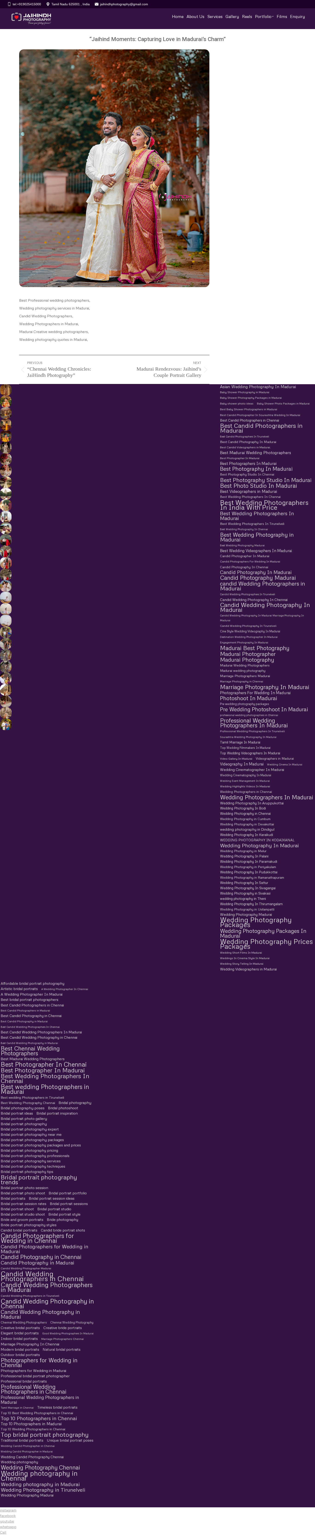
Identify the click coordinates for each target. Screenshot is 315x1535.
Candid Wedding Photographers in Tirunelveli (30, 1295)
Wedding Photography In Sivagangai (248, 888)
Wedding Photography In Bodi (243, 808)
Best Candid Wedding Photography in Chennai (39, 1037)
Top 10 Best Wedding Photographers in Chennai (37, 1413)
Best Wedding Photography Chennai (28, 1103)
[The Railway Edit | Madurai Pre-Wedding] (5, 551)
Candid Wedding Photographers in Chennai (42, 1276)
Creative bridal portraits (20, 1327)
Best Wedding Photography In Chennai (244, 529)
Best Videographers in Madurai (248, 491)
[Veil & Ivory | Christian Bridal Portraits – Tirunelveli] (5, 482)
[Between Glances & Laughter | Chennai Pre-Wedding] (5, 655)
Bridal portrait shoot (17, 1209)
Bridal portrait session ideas (51, 1198)
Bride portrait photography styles (28, 1225)
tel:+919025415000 (27, 4)
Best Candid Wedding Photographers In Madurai (41, 1032)
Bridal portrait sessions (69, 1203)
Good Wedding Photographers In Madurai (68, 1333)
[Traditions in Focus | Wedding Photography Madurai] (5, 701)
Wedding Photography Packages (256, 922)
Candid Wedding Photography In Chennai (254, 599)
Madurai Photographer (248, 653)
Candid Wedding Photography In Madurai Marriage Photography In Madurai (262, 618)
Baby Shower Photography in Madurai (244, 392)
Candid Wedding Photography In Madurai (265, 607)
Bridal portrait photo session (24, 1187)
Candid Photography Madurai (258, 577)
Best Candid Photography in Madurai (24, 1021)
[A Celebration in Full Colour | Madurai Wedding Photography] (5, 413)
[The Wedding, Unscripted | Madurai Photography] (5, 401)
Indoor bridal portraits (19, 1338)
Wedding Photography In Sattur (244, 883)
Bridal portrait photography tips (27, 1171)
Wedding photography (19, 1462)
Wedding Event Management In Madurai (245, 780)
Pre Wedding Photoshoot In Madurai (264, 709)
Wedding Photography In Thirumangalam (251, 904)
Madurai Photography (247, 659)
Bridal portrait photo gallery (24, 1118)
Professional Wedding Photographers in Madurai (40, 1399)
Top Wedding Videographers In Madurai (250, 753)
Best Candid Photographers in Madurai (261, 428)
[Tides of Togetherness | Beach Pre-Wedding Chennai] (5, 620)
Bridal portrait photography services (31, 1161)
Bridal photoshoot (63, 1108)
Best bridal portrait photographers (29, 999)
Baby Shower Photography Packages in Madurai (251, 397)
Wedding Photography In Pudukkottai (248, 872)
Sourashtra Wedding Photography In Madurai (248, 736)
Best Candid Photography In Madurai (248, 442)
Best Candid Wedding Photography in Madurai (29, 1042)
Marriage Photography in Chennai (241, 681)
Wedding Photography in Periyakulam (248, 867)
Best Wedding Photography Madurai (242, 545)
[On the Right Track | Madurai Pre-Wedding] (5, 563)
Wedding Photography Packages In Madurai (263, 933)
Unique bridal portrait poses (70, 1440)
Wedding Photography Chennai (40, 1467)
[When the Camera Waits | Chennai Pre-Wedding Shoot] (5, 643)
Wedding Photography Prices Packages (266, 944)
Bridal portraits (13, 1198)
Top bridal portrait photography (45, 1434)
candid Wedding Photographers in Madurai (262, 586)
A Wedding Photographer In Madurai (31, 994)
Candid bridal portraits (19, 1230)
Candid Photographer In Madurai (244, 556)
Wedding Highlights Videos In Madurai (245, 786)
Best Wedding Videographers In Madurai (256, 550)
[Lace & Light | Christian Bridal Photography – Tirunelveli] (5, 470)
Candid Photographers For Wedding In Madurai (250, 561)
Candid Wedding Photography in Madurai (40, 1314)
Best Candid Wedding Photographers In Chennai (30, 1026)
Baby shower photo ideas (236, 403)
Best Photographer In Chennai (44, 1064)
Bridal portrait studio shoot (23, 1214)
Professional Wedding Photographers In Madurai (254, 723)
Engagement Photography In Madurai (244, 642)
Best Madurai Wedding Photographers (255, 452)
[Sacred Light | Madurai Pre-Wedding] (5, 517)
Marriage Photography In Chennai (30, 1344)
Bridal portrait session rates (23, 1203)
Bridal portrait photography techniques (33, 1166)
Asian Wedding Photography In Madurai (258, 386)
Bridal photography (75, 1102)
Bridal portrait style (64, 1214)
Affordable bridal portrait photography (32, 983)
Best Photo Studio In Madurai (258, 485)
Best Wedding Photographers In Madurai (257, 516)
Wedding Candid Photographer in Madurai (27, 1451)
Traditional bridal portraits (22, 1440)
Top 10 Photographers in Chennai (39, 1418)
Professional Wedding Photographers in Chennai (33, 1389)
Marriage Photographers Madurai (245, 676)
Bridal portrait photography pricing (29, 1150)
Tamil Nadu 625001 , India (70, 4)
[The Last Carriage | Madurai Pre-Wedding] (5, 540)
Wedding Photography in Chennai (245, 813)
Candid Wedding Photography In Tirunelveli (248, 626)
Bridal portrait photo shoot (23, 1193)
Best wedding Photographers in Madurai (45, 1089)
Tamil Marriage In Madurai (240, 742)
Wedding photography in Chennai (39, 1475)
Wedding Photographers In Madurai (266, 797)
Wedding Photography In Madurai (259, 845)
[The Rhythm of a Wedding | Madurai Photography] (5, 436)
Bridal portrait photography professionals (35, 1155)
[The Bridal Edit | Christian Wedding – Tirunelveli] (5, 447)
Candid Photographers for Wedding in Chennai (37, 1238)
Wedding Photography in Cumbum (245, 819)
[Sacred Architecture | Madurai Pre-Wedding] (5, 494)
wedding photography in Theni (243, 898)
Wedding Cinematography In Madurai (245, 775)
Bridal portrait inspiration (57, 1113)
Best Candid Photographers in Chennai (249, 420)
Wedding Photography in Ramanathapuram (252, 877)
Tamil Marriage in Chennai (17, 1407)
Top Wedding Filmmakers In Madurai (245, 748)
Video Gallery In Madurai (236, 758)
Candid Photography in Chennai (41, 1256)
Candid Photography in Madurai (37, 1262)
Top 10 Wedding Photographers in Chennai (33, 1429)
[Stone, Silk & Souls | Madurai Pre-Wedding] (5, 528)
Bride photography (62, 1219)
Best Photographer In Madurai (239, 458)
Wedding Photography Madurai (246, 914)
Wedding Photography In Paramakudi (248, 861)
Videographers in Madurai (275, 758)
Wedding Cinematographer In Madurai (252, 769)
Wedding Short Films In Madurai (241, 952)
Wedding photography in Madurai (40, 1484)
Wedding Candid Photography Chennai (32, 1457)
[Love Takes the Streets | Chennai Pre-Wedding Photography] (5, 666)
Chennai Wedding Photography (71, 1322)
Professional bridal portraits (24, 1381)
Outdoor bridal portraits (20, 1354)
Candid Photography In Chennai (244, 567)
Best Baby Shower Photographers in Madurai (248, 409)
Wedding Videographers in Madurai (248, 969)
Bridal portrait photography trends (39, 1179)
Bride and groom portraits (22, 1219)
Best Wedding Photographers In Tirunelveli (252, 524)
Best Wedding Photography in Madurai (257, 537)
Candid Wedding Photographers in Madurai (47, 1287)
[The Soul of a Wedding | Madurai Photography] (5, 724)
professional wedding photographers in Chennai (249, 715)
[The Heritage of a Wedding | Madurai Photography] (5, 424)
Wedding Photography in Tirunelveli (43, 1489)
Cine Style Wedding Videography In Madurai (250, 631)
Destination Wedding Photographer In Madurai (249, 636)
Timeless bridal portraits (57, 1407)
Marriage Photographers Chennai (62, 1339)
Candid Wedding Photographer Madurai (26, 1268)
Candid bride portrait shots (63, 1230)
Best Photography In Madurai (256, 468)
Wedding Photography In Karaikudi (246, 835)
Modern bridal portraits (20, 1349)
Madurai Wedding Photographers (245, 665)
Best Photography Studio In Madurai (266, 479)
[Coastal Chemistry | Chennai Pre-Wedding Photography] (5, 586)
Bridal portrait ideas (17, 1113)
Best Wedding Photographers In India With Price (264, 504)
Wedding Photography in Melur (243, 851)
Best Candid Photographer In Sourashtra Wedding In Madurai (260, 415)
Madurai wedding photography (242, 670)
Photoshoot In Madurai (248, 698)
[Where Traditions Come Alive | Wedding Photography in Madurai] (5, 690)
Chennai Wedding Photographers (24, 1322)
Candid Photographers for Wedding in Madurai (44, 1249)
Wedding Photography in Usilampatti (247, 909)
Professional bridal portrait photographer (35, 1376)
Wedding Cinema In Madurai (284, 764)
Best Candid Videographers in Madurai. (245, 447)
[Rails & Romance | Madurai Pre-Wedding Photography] (5, 574)
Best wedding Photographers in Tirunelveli (32, 1097)
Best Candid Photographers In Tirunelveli (244, 436)
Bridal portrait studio (54, 1209)
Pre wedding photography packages (244, 704)
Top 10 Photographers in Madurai (31, 1423)
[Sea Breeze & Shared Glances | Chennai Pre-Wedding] (5, 597)
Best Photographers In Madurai (248, 463)
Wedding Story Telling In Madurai (241, 963)
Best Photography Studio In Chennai (247, 474)
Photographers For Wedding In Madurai (255, 692)
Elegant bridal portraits (20, 1333)
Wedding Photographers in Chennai (246, 792)
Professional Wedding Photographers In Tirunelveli (252, 731)
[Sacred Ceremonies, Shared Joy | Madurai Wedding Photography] (5, 390)
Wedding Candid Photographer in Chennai (28, 1446)
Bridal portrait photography (24, 1124)
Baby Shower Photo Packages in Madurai (283, 403)
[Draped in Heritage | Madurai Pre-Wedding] (5, 505)
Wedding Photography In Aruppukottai (252, 803)
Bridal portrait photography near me (31, 1134)
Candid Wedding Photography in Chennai (47, 1303)
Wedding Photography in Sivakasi (245, 893)
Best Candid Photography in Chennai (31, 1015)
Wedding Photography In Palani (244, 856)
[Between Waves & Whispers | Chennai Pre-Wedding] (5, 609)
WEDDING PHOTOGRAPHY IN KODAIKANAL (257, 840)
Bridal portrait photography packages (32, 1139)
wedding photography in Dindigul (247, 829)
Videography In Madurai (242, 764)
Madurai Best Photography (254, 648)
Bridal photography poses (23, 1108)
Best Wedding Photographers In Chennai (250, 497)
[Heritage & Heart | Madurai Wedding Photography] (5, 713)
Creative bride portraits (62, 1327)
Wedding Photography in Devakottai (247, 824)
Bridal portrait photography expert (30, 1129)
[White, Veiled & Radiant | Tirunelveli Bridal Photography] (5, 459)
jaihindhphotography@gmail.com (124, 4)
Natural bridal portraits (61, 1349)
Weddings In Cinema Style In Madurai (245, 958)
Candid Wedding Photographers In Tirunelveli (247, 594)
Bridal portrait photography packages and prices (41, 1145)
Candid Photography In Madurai (256, 572)
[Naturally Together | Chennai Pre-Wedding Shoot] (5, 632)
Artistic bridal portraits (19, 988)
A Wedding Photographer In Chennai (64, 989)
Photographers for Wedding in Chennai (39, 1362)
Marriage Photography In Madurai (264, 686)
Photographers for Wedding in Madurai (33, 1370)
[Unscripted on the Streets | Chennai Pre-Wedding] (5, 678)
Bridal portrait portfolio (68, 1193)
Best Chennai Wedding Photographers (30, 1051)
